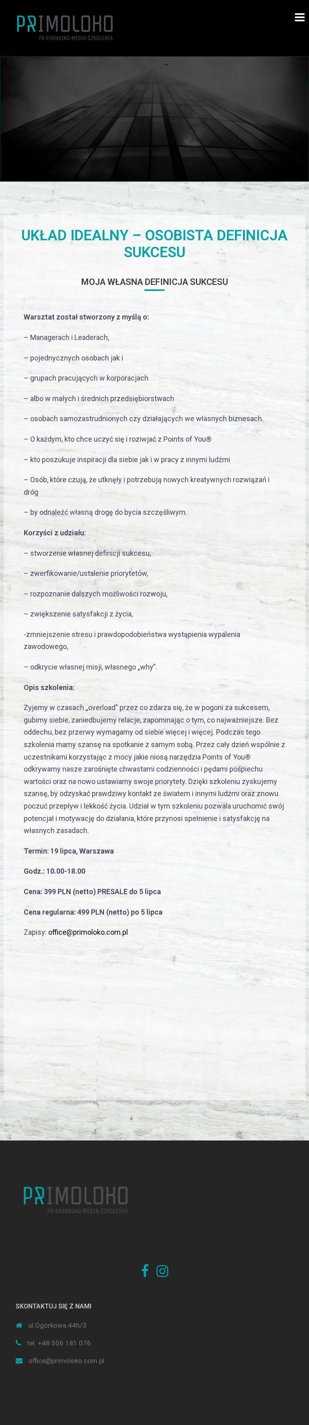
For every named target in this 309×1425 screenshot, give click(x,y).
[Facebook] (144, 1273)
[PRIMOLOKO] (65, 27)
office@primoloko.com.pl (88, 932)
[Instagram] (162, 1273)
